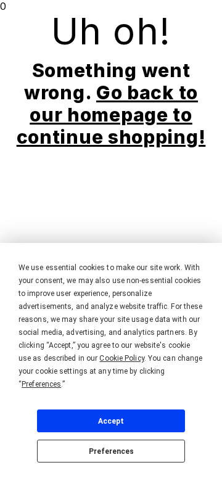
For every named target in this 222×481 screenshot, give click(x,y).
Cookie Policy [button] (121, 358)
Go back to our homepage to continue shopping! (111, 114)
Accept (111, 421)
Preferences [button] (41, 384)
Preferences (111, 451)
